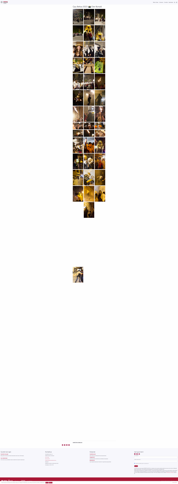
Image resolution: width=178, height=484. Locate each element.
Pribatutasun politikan (170, 472)
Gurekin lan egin (4, 454)
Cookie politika (174, 482)
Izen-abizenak (136, 455)
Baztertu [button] (51, 482)
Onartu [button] (47, 482)
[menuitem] (155, 2)
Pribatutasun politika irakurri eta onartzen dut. (142, 463)
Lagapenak (92, 457)
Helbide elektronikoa (137, 459)
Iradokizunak (93, 454)
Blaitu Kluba (155, 2)
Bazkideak (171, 2)
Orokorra (161, 2)
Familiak (166, 2)
